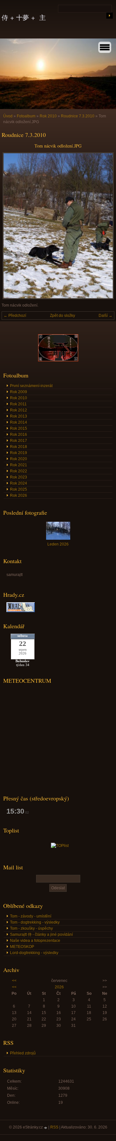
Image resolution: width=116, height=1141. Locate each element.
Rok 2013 (18, 416)
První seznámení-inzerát (31, 386)
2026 (59, 987)
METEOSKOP (22, 946)
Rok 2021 (18, 465)
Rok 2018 (18, 446)
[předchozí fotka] (12, 225)
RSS (54, 1127)
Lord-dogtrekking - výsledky (34, 953)
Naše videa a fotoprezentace (35, 940)
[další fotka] (104, 225)
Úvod (8, 116)
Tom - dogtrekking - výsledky (35, 922)
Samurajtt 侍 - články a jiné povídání (41, 934)
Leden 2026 (58, 544)
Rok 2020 (18, 459)
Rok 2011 (18, 404)
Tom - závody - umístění (30, 916)
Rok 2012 (18, 410)
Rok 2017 (18, 440)
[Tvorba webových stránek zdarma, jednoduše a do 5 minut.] (46, 1127)
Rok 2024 (18, 483)
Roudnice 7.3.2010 (77, 116)
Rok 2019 (18, 453)
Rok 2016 (18, 434)
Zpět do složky (62, 315)
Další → (105, 315)
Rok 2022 (18, 471)
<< (14, 980)
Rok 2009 (18, 392)
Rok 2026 (18, 495)
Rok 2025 (18, 489)
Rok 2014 (18, 422)
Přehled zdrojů (23, 1053)
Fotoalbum (26, 116)
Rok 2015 (18, 428)
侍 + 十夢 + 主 (24, 17)
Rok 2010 (48, 116)
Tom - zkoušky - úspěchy (31, 928)
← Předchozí (15, 315)
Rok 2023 (18, 477)
